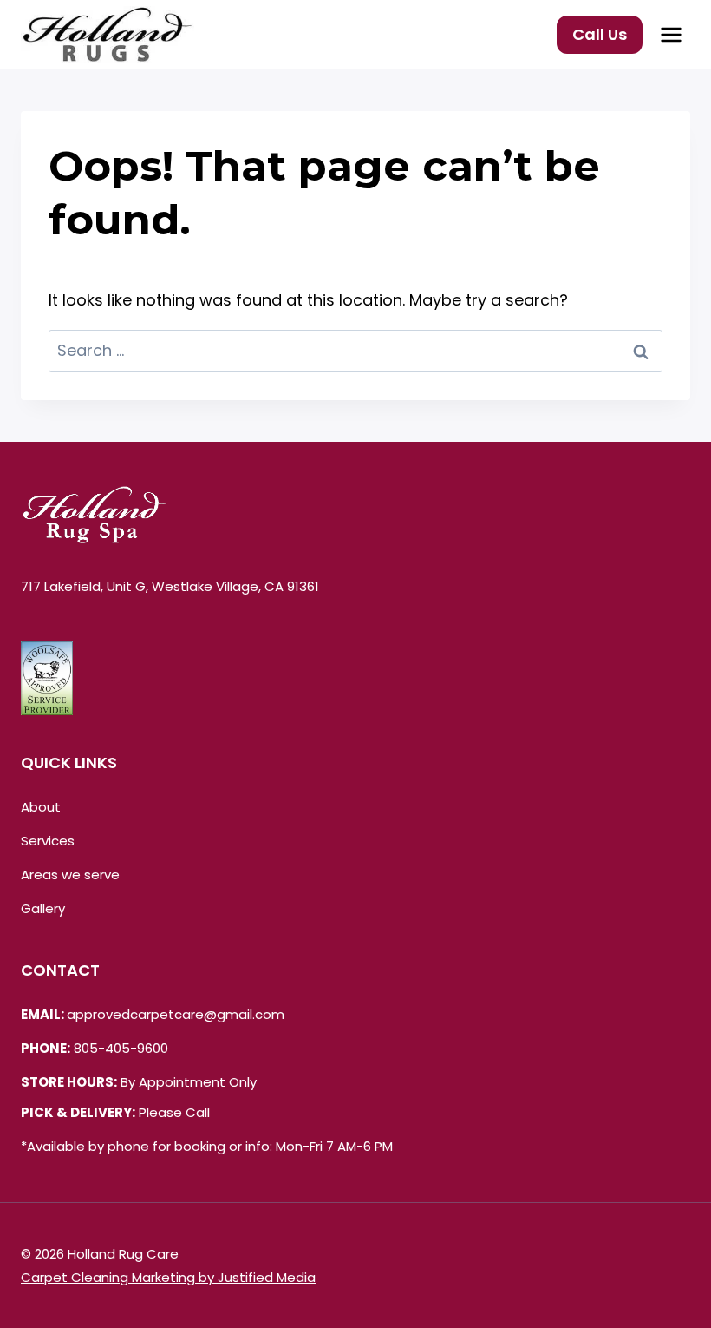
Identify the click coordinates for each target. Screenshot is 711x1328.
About (41, 807)
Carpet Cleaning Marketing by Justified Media (168, 1277)
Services (48, 841)
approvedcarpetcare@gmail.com (175, 1014)
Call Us (599, 34)
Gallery (43, 908)
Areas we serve (70, 874)
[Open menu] (670, 34)
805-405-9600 (121, 1048)
